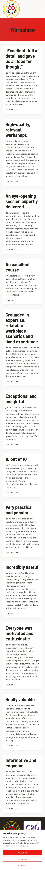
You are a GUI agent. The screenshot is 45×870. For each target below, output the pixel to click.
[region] (22, 850)
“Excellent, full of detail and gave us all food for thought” (22, 58)
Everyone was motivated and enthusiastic (19, 633)
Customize (22, 859)
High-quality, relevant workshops (18, 129)
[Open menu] (39, 9)
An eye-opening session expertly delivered (22, 201)
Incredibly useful (22, 567)
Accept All (22, 853)
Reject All (22, 865)
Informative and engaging (21, 762)
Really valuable (20, 699)
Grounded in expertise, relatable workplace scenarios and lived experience (22, 328)
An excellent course (18, 266)
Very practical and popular (19, 509)
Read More (12, 110)
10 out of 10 (16, 459)
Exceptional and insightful (21, 398)
